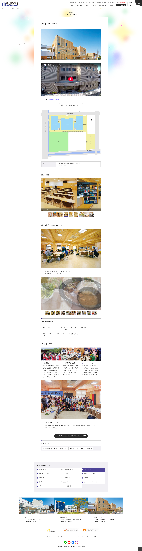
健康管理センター (88, 478)
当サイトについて (50, 536)
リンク (72, 536)
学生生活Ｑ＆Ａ (43, 486)
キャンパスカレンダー (66, 473)
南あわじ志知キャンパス (61, 448)
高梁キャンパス (48, 448)
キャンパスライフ (44, 465)
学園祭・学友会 (43, 478)
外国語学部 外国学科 (53, 99)
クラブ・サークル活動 (89, 473)
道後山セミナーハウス (66, 482)
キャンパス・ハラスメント (90, 482)
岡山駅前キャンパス (87, 448)
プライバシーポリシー (62, 536)
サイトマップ (79, 536)
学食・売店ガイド (65, 478)
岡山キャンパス (75, 448)
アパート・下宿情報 (66, 486)
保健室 (40, 482)
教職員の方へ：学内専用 (91, 536)
